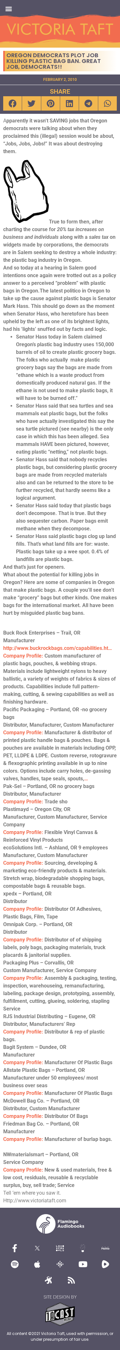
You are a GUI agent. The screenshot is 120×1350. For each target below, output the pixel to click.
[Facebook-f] (15, 1248)
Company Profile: (23, 656)
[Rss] (71, 1280)
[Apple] (37, 1264)
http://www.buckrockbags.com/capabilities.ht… (57, 648)
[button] (8, 8)
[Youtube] (83, 1264)
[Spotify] (15, 1264)
